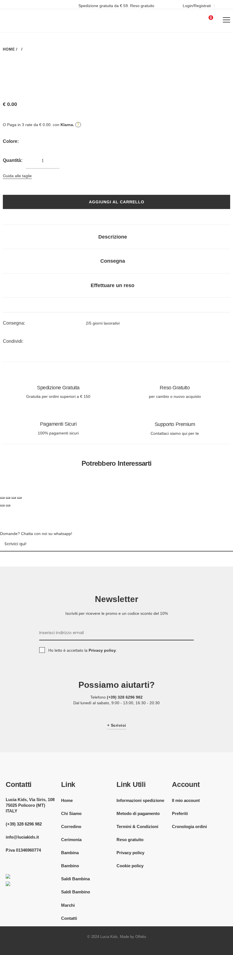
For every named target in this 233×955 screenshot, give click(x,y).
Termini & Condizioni (137, 826)
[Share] (8, 498)
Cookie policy (129, 865)
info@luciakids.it (22, 837)
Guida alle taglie (17, 176)
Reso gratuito (129, 839)
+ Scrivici (116, 725)
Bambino (70, 865)
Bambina (70, 852)
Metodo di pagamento (138, 813)
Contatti (69, 918)
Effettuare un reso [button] (112, 285)
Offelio (140, 937)
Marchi (68, 905)
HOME (9, 49)
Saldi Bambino (75, 891)
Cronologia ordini (189, 826)
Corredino (71, 826)
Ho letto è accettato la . (82, 650)
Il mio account (186, 800)
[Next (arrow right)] (8, 505)
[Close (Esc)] (2, 498)
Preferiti (180, 813)
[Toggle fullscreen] (13, 498)
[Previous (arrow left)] (2, 505)
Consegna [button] (112, 261)
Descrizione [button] (112, 237)
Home (67, 800)
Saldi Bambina (75, 878)
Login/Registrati (197, 5)
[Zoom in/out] (19, 498)
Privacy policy (130, 852)
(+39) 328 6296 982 (125, 697)
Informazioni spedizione (140, 800)
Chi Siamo (71, 813)
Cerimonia (71, 839)
